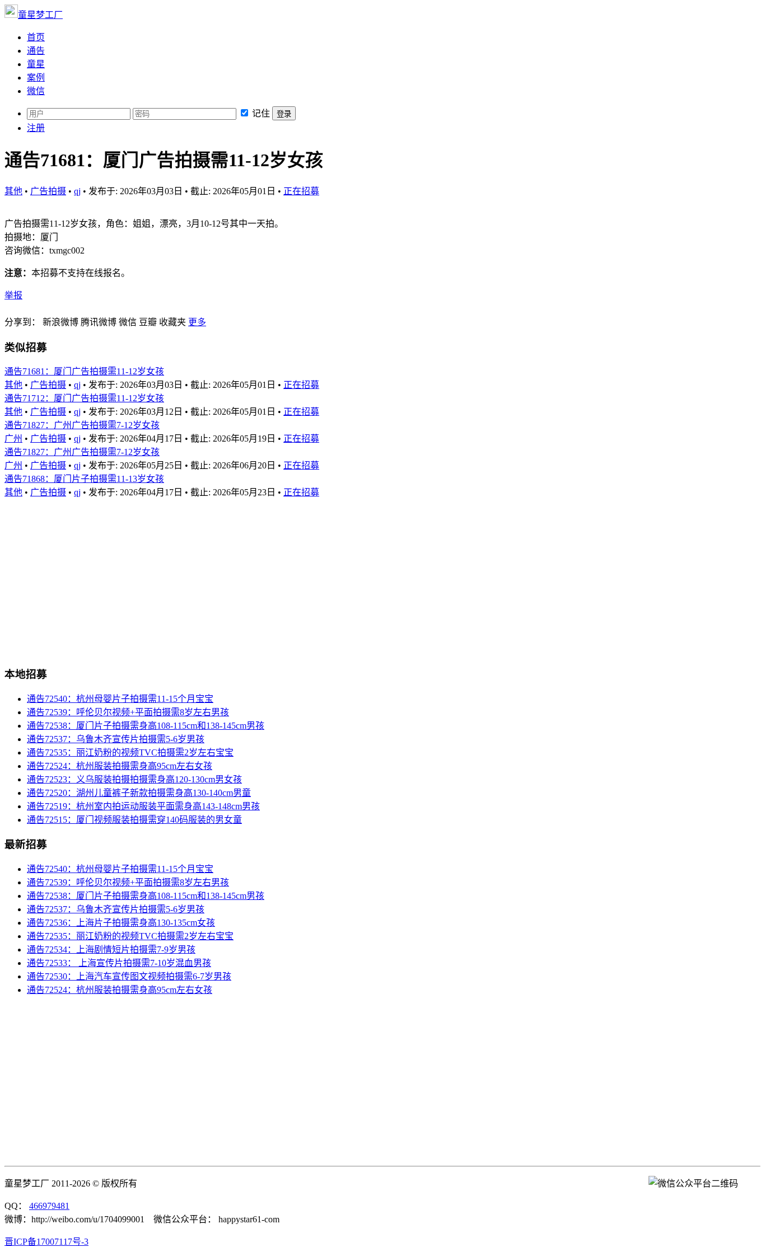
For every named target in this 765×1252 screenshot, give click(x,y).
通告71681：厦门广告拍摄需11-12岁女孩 (84, 371)
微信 (36, 91)
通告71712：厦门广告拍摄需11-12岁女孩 (84, 398)
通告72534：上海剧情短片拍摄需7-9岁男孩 (111, 949)
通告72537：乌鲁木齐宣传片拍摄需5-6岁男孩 (115, 739)
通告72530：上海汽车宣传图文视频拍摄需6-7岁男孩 (129, 976)
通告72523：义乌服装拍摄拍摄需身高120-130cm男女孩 (134, 779)
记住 (261, 113)
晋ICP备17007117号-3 (46, 1241)
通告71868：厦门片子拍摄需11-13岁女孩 (84, 479)
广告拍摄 (48, 191)
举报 (13, 295)
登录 (284, 114)
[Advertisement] (340, 576)
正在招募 (301, 191)
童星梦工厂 (40, 15)
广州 (13, 438)
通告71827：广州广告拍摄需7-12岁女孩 (82, 425)
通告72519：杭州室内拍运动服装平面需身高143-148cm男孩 (143, 806)
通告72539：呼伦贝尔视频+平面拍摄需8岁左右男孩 (128, 712)
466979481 (49, 1206)
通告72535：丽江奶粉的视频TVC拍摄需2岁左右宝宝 (130, 752)
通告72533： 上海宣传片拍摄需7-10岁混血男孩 (119, 963)
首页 (36, 37)
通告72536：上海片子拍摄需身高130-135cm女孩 (121, 922)
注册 (36, 128)
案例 (36, 77)
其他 (13, 191)
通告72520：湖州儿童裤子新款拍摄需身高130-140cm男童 (139, 793)
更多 (197, 322)
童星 (36, 64)
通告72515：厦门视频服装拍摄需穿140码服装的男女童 (134, 819)
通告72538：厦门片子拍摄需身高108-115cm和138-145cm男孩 (145, 725)
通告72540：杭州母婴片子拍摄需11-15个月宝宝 (120, 699)
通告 (36, 50)
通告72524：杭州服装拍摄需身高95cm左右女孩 (119, 766)
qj (77, 191)
